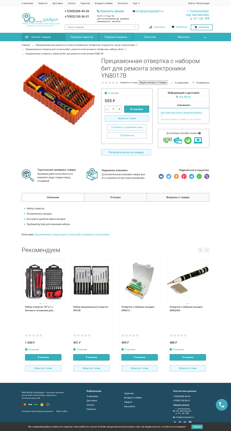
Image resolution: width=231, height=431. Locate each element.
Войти (191, 3)
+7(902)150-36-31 (77, 16)
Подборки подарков (116, 37)
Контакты (123, 3)
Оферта (128, 402)
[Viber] (206, 176)
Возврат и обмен (104, 3)
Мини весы (184, 37)
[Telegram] (191, 176)
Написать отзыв (128, 82)
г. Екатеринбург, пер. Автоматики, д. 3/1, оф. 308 (197, 14)
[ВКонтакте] (161, 176)
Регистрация (203, 3)
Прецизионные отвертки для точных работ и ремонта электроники (71, 234)
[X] (168, 176)
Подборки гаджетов (82, 37)
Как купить (129, 406)
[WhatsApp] (199, 176)
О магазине (27, 3)
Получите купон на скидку (126, 152)
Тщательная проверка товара (56, 169)
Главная (26, 45)
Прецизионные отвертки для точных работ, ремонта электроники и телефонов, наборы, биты (75, 49)
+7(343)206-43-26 (77, 11)
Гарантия (85, 3)
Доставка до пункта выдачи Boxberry (181, 112)
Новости (42, 3)
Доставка (57, 3)
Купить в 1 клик (127, 118)
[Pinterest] (184, 176)
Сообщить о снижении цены (127, 127)
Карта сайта (61, 411)
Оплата (71, 3)
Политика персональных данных (37, 411)
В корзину (136, 109)
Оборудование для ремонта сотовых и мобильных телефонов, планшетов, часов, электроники (85, 45)
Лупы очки (150, 37)
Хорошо (197, 426)
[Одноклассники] (176, 176)
